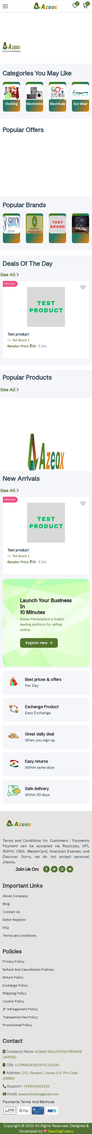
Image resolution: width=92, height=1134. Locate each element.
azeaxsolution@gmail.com (38, 1094)
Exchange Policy (15, 985)
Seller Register (14, 919)
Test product (18, 334)
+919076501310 (35, 1086)
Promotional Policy (17, 1025)
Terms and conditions (19, 935)
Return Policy (13, 977)
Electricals (57, 104)
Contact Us (11, 912)
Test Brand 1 (20, 340)
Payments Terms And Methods (28, 1102)
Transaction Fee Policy (20, 1017)
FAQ (6, 928)
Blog (6, 904)
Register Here (38, 643)
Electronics (34, 104)
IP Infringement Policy (20, 1009)
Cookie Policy (13, 1001)
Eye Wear (80, 104)
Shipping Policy (14, 993)
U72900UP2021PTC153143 (36, 1065)
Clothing (11, 104)
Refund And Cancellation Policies (28, 969)
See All (8, 274)
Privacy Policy (13, 961)
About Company (15, 896)
